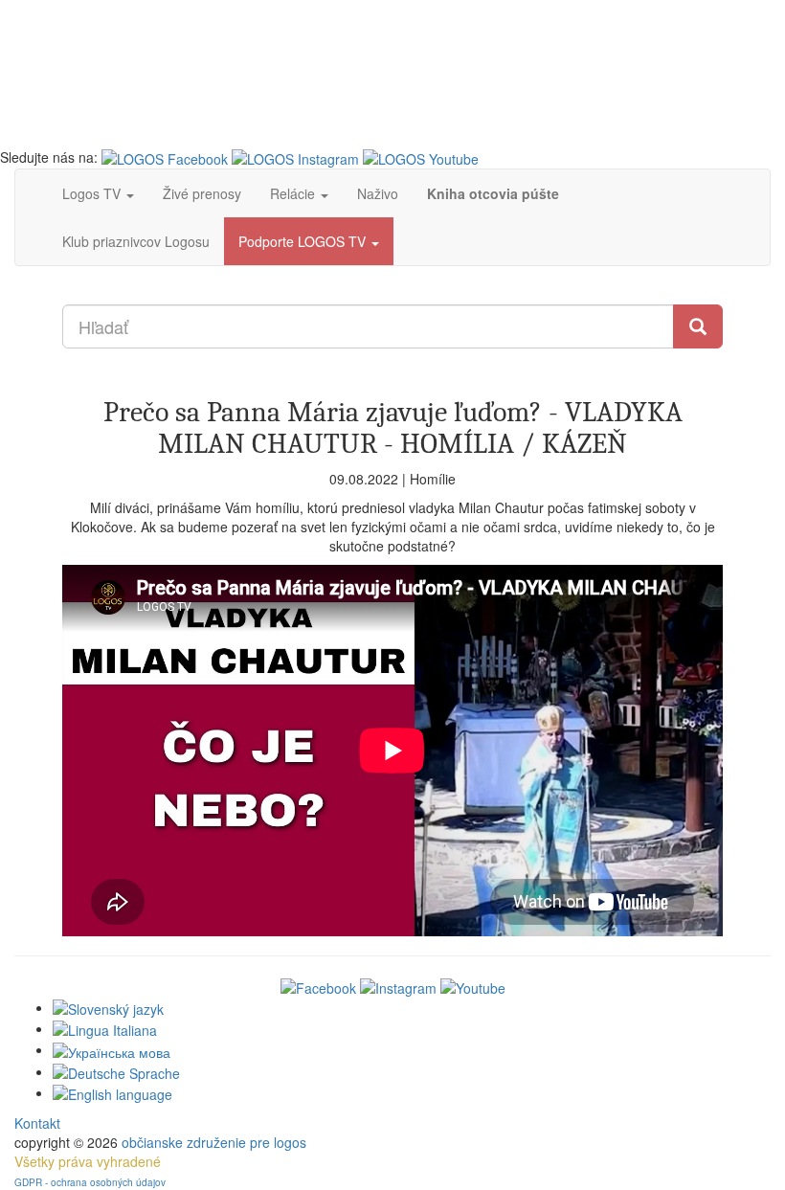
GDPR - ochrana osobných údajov (90, 1182)
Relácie (294, 193)
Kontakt (37, 1123)
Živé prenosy (202, 193)
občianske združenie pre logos (214, 1142)
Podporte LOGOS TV (304, 241)
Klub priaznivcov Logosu (136, 241)
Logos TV (93, 193)
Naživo (377, 193)
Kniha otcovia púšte (493, 193)
